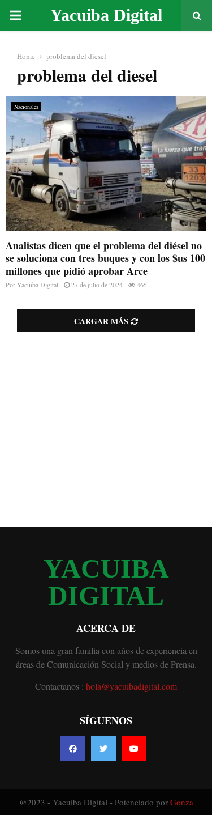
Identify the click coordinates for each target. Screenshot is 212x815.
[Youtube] (134, 748)
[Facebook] (72, 748)
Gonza (181, 802)
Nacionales (26, 107)
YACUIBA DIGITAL (106, 582)
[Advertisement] (106, 429)
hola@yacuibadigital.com (131, 686)
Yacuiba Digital (106, 15)
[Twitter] (103, 748)
